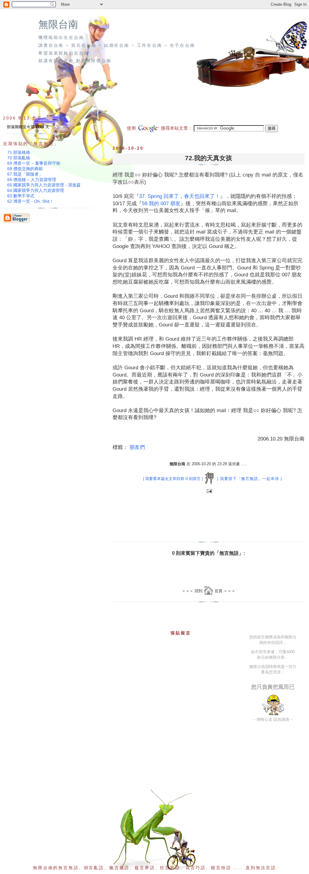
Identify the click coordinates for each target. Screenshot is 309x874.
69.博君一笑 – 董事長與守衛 (33, 163)
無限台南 (58, 24)
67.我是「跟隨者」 (25, 174)
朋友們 (137, 447)
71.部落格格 (18, 152)
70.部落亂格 (18, 157)
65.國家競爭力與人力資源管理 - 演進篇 (44, 185)
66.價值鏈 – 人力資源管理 (31, 179)
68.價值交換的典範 (25, 168)
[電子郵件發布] (209, 491)
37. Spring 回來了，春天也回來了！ (179, 196)
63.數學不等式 (20, 195)
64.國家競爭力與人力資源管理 (35, 190)
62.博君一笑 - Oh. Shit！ (30, 201)
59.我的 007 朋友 (161, 203)
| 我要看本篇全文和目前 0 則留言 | (173, 478)
